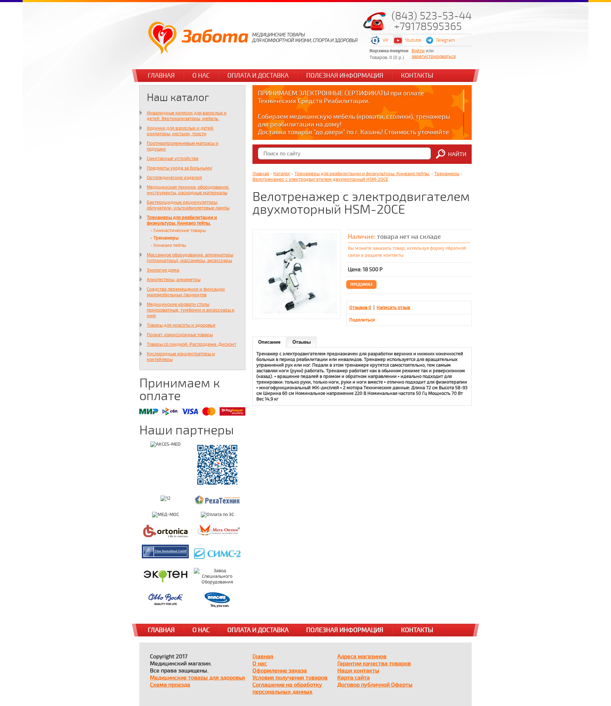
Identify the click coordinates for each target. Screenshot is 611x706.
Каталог (281, 174)
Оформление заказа (279, 670)
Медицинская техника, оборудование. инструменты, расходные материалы (188, 190)
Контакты (417, 75)
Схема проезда (170, 684)
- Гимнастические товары (178, 230)
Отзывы (301, 342)
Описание (269, 342)
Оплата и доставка (258, 75)
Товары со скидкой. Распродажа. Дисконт (191, 344)
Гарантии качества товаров (374, 663)
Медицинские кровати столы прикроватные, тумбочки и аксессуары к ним (190, 310)
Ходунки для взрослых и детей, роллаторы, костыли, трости (180, 131)
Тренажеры (446, 174)
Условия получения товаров (289, 677)
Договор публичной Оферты (375, 684)
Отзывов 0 (360, 307)
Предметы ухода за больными (179, 168)
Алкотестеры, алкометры (173, 280)
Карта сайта (353, 677)
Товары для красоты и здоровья (181, 325)
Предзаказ (361, 284)
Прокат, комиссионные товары (180, 335)
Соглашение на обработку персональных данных (287, 688)
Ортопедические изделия (174, 177)
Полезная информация (344, 75)
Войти (418, 51)
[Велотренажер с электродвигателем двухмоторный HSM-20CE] (296, 312)
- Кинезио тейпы (168, 245)
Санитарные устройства (172, 158)
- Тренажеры (164, 238)
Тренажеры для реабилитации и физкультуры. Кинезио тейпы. (182, 220)
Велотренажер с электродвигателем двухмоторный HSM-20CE (320, 179)
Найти (457, 154)
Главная (161, 75)
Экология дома (163, 270)
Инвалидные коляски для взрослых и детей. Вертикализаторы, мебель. (187, 115)
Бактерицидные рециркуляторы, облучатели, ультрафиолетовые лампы (188, 205)
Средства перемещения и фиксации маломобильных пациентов (186, 292)
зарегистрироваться (434, 56)
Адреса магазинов (361, 656)
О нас (201, 75)
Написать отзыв (393, 307)
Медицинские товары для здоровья (197, 677)
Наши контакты (358, 670)
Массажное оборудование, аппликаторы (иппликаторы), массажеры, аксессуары (190, 257)
